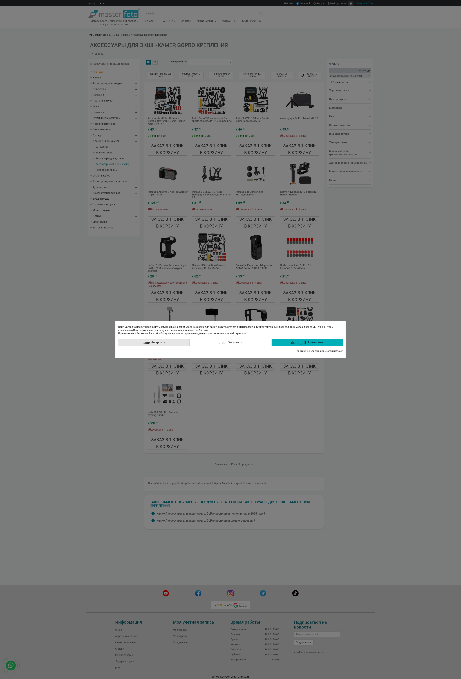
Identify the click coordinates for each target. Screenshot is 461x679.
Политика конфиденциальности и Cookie (319, 351)
